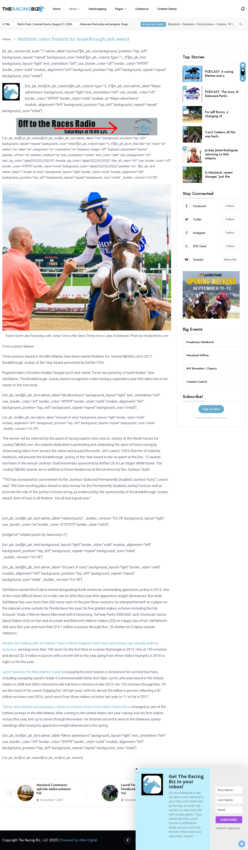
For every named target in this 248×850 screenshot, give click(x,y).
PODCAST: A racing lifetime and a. (219, 73)
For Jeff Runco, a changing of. (216, 114)
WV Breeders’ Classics (201, 368)
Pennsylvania (205, 24)
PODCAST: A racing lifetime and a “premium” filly (34, 24)
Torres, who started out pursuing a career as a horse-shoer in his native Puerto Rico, (66, 707)
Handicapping (97, 8)
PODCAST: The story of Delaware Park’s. (222, 94)
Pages (119, 8)
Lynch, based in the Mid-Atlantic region (31, 672)
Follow (230, 206)
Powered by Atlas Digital (78, 840)
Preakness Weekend (200, 342)
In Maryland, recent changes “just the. (219, 174)
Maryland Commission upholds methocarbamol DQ (54, 789)
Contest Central (167, 8)
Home (56, 8)
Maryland (174, 24)
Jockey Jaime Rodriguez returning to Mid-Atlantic (221, 154)
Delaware (188, 24)
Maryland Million (197, 355)
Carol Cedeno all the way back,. (220, 134)
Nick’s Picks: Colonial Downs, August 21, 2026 (98, 24)
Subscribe (230, 259)
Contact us (142, 8)
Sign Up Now (211, 409)
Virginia (221, 24)
